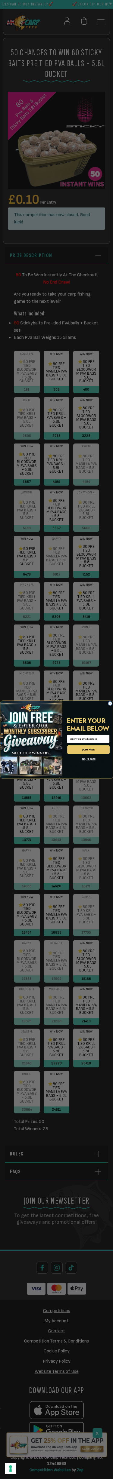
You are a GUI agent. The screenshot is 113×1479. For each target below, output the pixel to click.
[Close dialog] (110, 703)
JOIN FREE (88, 749)
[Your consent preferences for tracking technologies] (10, 1468)
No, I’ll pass (88, 759)
